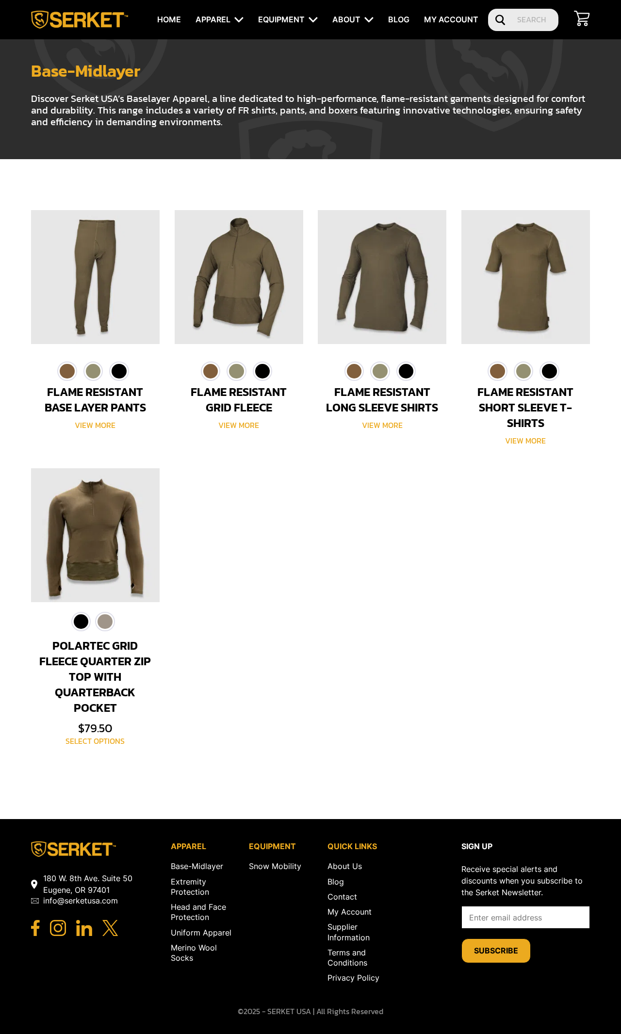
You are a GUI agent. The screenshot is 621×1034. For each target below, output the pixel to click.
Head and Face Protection (198, 912)
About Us (344, 866)
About (346, 19)
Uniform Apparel (201, 932)
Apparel (213, 19)
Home (169, 19)
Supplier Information (348, 932)
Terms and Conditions (347, 958)
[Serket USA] (73, 854)
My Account (451, 19)
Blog (398, 19)
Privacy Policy (353, 978)
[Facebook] (35, 929)
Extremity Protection (190, 887)
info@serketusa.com (80, 900)
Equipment (281, 19)
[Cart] (582, 20)
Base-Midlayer (197, 866)
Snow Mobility (275, 866)
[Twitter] (110, 929)
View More (95, 425)
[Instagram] (58, 929)
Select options (95, 741)
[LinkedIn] (84, 929)
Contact (342, 897)
